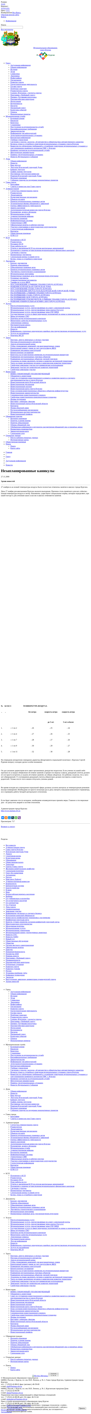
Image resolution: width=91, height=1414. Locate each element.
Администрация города (15, 847)
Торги (8, 338)
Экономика (15, 76)
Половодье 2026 (12, 954)
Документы (10, 261)
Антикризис (11, 875)
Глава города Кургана (14, 850)
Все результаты (7, 29)
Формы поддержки (18, 399)
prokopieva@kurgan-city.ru (17, 1399)
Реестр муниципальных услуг (22, 306)
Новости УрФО (12, 937)
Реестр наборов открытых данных (24, 438)
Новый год (10, 939)
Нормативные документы (20, 255)
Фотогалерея (15, 101)
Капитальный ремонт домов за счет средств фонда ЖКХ (33, 348)
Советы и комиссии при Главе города (25, 186)
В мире (8, 890)
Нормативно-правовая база (21, 429)
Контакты (14, 231)
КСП (8, 238)
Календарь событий (18, 110)
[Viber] (19, 817)
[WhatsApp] (16, 817)
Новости (13, 163)
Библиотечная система (15, 886)
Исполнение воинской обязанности (20, 915)
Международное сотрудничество (19, 924)
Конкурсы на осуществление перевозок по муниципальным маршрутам (39, 355)
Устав (12, 72)
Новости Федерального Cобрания (24, 157)
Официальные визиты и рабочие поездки (27, 225)
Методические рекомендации (22, 152)
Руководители (16, 193)
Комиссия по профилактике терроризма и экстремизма (28, 918)
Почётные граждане (18, 89)
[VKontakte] (2, 817)
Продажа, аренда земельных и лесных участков (29, 340)
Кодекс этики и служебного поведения (26, 259)
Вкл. (14, 13)
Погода (9, 877)
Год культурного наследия (16, 901)
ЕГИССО (14, 235)
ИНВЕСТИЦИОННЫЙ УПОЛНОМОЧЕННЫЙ (30, 374)
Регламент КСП (16, 244)
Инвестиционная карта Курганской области (28, 382)
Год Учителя (11, 905)
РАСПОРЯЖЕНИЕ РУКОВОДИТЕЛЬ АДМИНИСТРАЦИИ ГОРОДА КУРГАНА (43, 299)
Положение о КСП (18, 240)
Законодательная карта (19, 431)
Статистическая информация (22, 229)
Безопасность (11, 884)
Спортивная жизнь (13, 856)
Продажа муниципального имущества (25, 342)
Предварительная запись (20, 325)
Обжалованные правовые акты (23, 267)
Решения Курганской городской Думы (25, 176)
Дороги (9, 854)
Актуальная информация (20, 65)
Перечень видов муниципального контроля (28, 318)
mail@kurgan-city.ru (14, 1386)
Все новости (11, 845)
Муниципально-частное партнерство (25, 412)
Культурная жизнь (13, 858)
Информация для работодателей (23, 133)
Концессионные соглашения (21, 352)
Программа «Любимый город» (22, 95)
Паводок (9, 950)
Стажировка (15, 125)
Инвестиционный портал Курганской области (29, 404)
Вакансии (14, 121)
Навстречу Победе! (13, 879)
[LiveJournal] (12, 817)
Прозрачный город (18, 108)
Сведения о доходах (18, 252)
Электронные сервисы (19, 323)
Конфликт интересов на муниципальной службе (30, 150)
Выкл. (18, 13)
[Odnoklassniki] (6, 817)
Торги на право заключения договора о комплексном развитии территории (40, 363)
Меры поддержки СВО (19, 316)
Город (8, 63)
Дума (8, 159)
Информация (11, 21)
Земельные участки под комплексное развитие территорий (34, 367)
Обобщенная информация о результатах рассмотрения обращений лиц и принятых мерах (46, 427)
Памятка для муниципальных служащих (26, 155)
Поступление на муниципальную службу (27, 127)
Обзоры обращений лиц (20, 425)
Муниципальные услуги (15, 928)
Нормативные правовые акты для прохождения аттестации (34, 276)
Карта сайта (15, 448)
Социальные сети (17, 433)
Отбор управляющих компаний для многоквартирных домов (35, 346)
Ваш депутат (15, 165)
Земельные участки (13, 911)
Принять (82, 1408)
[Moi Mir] (9, 817)
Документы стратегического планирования (28, 272)
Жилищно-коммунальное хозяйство (20, 869)
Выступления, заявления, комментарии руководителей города (31, 979)
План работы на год (18, 246)
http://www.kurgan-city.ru (10, 811)
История (13, 69)
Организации (15, 80)
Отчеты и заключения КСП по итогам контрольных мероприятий (37, 248)
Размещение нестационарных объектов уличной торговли (33, 359)
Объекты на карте (17, 199)
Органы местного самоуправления (20, 945)
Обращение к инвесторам (20, 376)
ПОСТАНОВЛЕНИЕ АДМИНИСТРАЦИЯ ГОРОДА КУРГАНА (36, 284)
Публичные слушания (15, 964)
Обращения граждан (14, 416)
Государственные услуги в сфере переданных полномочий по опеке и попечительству (45, 314)
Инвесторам (11, 372)
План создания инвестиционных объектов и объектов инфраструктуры (39, 391)
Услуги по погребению (19, 333)
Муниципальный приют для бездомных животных (26, 933)
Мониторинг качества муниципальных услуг (28, 321)
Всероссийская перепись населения (20, 894)
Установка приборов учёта (16, 973)
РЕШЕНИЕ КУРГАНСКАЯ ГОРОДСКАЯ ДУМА (30, 287)
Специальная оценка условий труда (24, 257)
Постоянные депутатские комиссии (24, 174)
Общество (10, 943)
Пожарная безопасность (15, 952)
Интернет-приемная (18, 178)
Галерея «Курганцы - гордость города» (26, 93)
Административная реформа (22, 216)
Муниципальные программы (22, 274)
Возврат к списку (8, 827)
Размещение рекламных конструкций (25, 350)
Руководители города (19, 91)
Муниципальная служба (15, 116)
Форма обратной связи (19, 408)
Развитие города (17, 82)
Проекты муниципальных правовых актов (27, 201)
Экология (9, 977)
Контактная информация (20, 138)
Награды (14, 106)
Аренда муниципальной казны (22, 344)
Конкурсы (14, 123)
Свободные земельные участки (23, 370)
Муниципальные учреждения (18, 930)
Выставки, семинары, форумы (22, 401)
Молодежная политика (15, 926)
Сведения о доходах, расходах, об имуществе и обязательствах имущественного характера (47, 142)
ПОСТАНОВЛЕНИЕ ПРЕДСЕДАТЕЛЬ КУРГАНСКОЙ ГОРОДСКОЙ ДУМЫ (42, 291)
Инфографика (16, 78)
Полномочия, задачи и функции (23, 212)
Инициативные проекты (20, 114)
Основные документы (19, 278)
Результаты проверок (18, 218)
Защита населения (17, 208)
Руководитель (16, 242)
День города (11, 907)
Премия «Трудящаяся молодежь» (23, 97)
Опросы (13, 112)
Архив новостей (12, 981)
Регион (8, 971)
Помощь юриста (12, 956)
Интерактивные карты (19, 440)
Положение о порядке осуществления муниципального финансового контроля (42, 250)
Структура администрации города (24, 191)
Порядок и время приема (20, 421)
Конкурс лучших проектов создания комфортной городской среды (32, 922)
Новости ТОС (11, 935)
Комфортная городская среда (17, 920)
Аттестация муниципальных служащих (26, 135)
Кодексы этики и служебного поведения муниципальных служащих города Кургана (44, 144)
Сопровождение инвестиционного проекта (28, 395)
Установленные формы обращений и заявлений (29, 204)
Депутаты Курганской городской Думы (26, 167)
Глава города (11, 182)
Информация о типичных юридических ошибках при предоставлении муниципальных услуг (48, 331)
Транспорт (10, 864)
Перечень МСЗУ (17, 335)
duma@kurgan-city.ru (15, 1393)
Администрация (12, 189)
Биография (14, 184)
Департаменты (16, 195)
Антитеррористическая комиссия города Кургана (30, 210)
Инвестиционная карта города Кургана (26, 389)
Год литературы (12, 903)
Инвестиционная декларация (22, 384)
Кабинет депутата (17, 169)
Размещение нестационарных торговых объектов (30, 357)
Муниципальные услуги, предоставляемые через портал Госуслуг (37, 310)
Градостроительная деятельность (23, 84)
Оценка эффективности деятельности (25, 206)
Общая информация (18, 67)
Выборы (9, 896)
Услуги (8, 304)
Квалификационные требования (23, 129)
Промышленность (13, 960)
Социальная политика (15, 871)
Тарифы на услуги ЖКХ (20, 282)
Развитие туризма (13, 969)
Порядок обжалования (19, 265)
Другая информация (18, 327)
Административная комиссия (18, 881)
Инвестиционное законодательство (24, 393)
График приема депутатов (20, 172)
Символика (15, 74)
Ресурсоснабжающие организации (24, 410)
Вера (8, 892)
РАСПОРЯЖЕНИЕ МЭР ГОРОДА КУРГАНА (29, 297)
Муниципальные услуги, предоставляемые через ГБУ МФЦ (34, 312)
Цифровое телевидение (15, 975)
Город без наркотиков (14, 873)
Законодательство (17, 131)
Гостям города (16, 86)
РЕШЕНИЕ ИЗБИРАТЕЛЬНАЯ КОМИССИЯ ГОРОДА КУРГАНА (37, 301)
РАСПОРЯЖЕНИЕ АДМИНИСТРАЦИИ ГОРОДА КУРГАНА (35, 293)
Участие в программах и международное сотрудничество (33, 227)
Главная (9, 452)
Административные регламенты (23, 280)
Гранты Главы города (14, 867)
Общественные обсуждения (17, 941)
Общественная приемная (20, 233)
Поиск (8, 444)
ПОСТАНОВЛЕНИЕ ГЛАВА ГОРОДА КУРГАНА (31, 289)
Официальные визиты (15, 947)
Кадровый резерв (17, 118)
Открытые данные (13, 435)
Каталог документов (18, 263)
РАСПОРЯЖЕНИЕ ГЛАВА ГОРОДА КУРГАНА (30, 295)
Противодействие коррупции (22, 99)
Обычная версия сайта (10, 15)
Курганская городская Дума (17, 852)
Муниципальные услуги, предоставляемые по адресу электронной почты (40, 308)
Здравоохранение (13, 909)
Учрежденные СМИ (18, 223)
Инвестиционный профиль (21, 414)
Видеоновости (16, 104)
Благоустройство (12, 888)
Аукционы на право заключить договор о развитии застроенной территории (41, 361)
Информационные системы (21, 221)
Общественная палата (14, 862)
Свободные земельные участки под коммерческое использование (36, 365)
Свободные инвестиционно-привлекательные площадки (33, 397)
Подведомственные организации (23, 197)
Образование (11, 860)
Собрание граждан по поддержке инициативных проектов (34, 180)
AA (2, 8)
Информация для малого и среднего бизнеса (24, 913)
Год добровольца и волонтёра (18, 898)
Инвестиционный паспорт (21, 387)
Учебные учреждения (19, 140)
